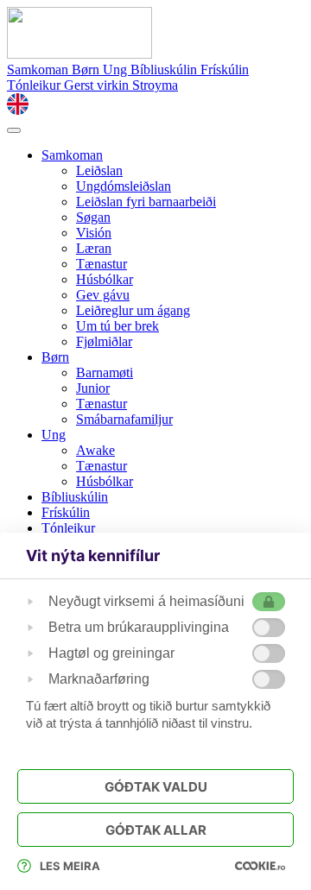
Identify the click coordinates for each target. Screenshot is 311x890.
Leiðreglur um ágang (133, 310)
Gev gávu (103, 294)
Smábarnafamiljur (124, 419)
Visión (93, 232)
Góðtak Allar (155, 830)
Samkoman (39, 69)
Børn (87, 69)
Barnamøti (104, 372)
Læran (93, 248)
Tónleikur (35, 85)
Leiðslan (99, 170)
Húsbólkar (104, 279)
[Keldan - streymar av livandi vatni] (79, 54)
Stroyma (155, 85)
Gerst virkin (98, 85)
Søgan (93, 217)
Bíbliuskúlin (165, 69)
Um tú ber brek (117, 326)
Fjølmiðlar (104, 341)
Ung (116, 69)
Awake (95, 450)
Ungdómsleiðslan (123, 186)
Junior (93, 388)
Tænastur (101, 263)
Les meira (70, 866)
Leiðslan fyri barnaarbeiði (146, 201)
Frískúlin (224, 69)
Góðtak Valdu (156, 787)
